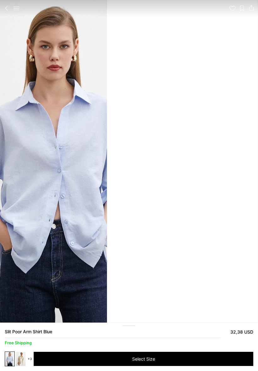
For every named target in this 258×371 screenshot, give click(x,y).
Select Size (143, 359)
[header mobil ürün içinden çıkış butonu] (6, 8)
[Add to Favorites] (232, 8)
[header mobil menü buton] (16, 8)
